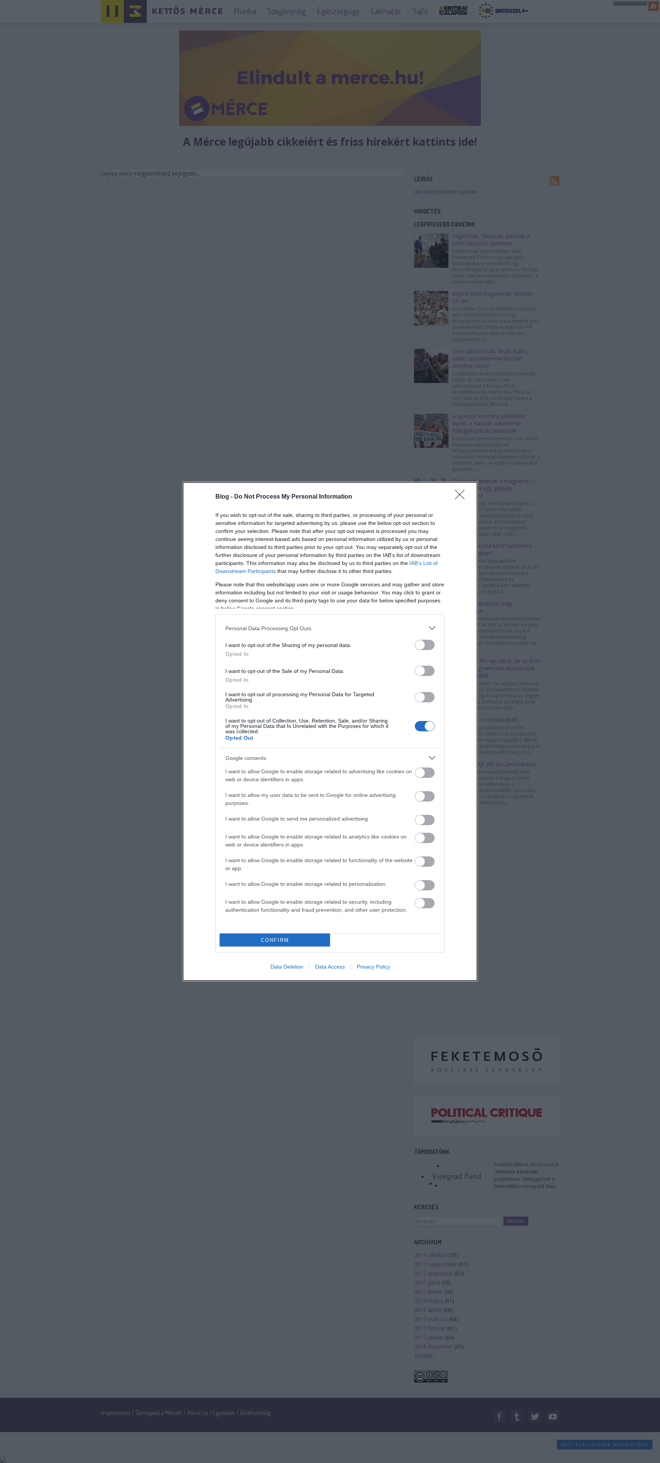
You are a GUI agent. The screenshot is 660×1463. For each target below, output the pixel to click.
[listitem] (330, 628)
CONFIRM (275, 940)
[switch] (425, 645)
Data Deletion (286, 967)
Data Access (330, 967)
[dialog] (330, 731)
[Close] (462, 497)
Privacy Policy (373, 967)
